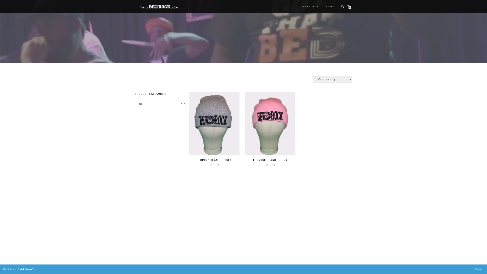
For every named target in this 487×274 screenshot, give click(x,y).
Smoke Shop (310, 6)
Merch (330, 6)
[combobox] (160, 103)
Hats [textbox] (159, 103)
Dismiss (479, 269)
